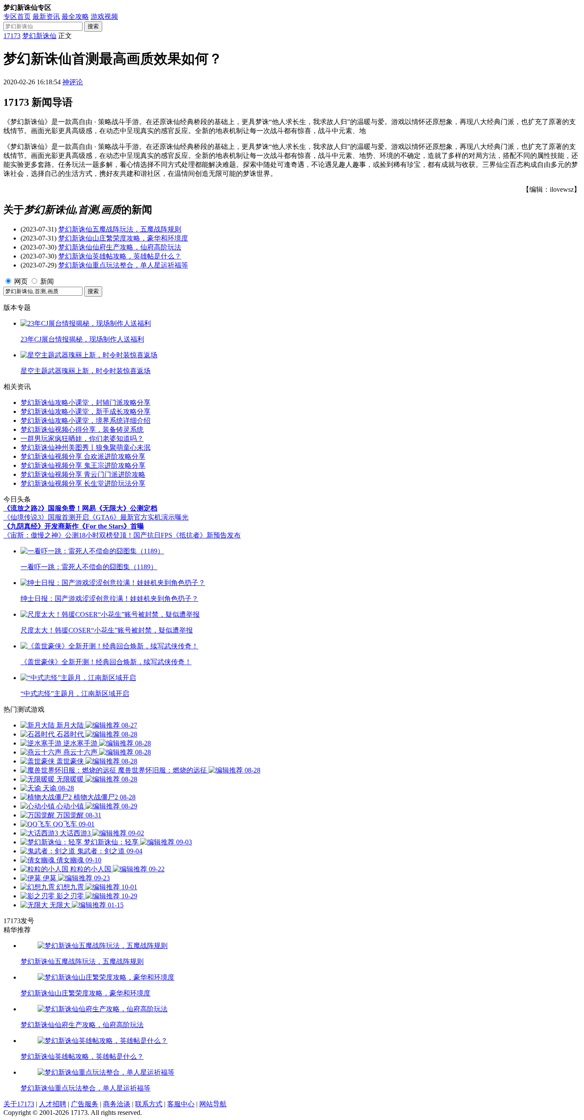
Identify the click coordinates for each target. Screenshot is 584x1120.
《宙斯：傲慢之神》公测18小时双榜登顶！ (68, 535)
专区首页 (17, 16)
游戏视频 (104, 16)
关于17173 (18, 1104)
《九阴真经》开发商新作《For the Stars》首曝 (73, 526)
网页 (21, 281)
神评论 (72, 82)
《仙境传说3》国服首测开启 (46, 517)
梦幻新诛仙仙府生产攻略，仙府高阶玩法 (119, 247)
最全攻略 (75, 16)
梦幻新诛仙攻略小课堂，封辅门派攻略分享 (85, 402)
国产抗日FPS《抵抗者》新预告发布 (187, 535)
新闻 (47, 281)
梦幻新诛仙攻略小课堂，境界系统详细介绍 (85, 420)
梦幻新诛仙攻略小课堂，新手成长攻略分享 (85, 411)
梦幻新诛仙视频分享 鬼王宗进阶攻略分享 (83, 465)
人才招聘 (52, 1104)
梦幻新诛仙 (39, 35)
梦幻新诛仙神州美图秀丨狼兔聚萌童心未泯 (85, 447)
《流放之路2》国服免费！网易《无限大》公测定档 (80, 508)
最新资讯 (46, 16)
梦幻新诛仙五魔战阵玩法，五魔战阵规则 (119, 229)
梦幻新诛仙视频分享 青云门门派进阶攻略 (83, 474)
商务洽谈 (116, 1104)
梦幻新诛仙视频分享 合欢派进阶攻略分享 (83, 456)
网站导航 (213, 1104)
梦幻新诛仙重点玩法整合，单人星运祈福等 (123, 265)
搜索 (93, 26)
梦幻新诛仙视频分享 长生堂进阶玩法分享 (83, 483)
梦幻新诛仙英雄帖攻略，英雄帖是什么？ (119, 256)
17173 (12, 35)
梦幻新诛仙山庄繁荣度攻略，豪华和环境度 (123, 238)
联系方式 (148, 1104)
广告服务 (84, 1104)
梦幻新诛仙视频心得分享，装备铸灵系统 (82, 429)
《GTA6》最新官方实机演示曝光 (139, 517)
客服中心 (181, 1104)
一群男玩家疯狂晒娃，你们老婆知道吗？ (82, 438)
